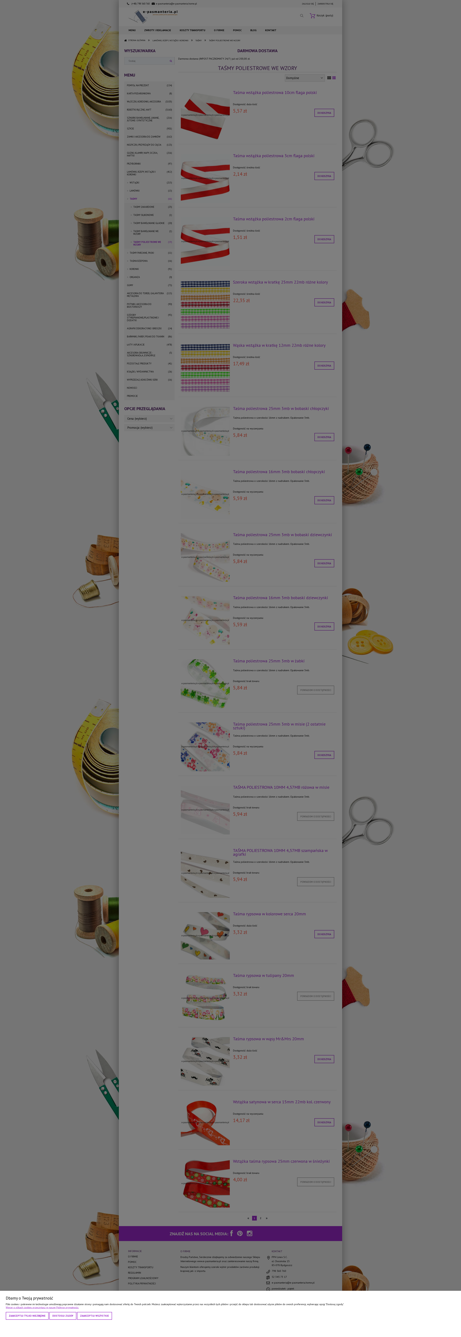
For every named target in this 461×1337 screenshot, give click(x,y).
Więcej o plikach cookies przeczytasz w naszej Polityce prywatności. (42, 1307)
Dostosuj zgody (62, 1315)
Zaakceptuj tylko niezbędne (27, 1315)
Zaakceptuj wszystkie (94, 1315)
